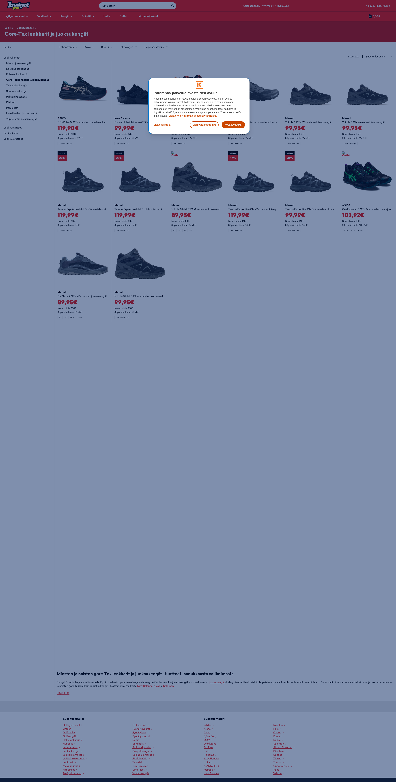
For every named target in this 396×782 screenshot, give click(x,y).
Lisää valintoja (162, 124)
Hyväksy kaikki (233, 124)
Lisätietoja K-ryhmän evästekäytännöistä (192, 115)
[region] (199, 106)
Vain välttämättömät (204, 124)
